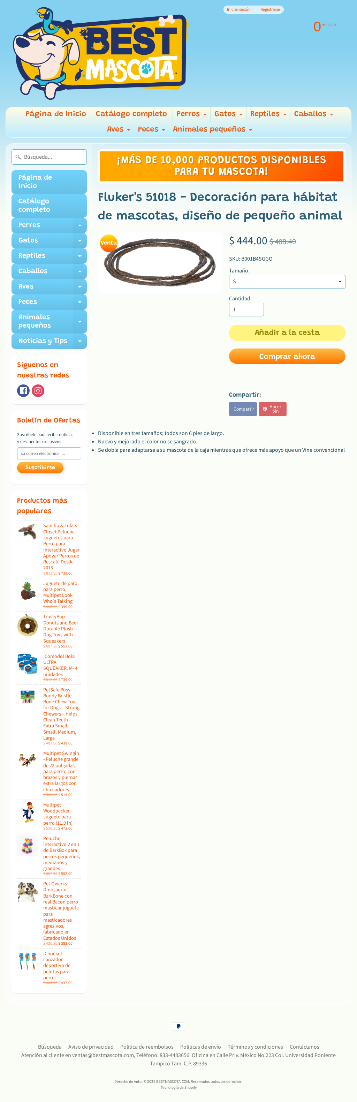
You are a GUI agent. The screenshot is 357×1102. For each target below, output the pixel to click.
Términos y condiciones (255, 1047)
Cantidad (239, 298)
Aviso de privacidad (91, 1047)
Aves (119, 131)
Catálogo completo (131, 114)
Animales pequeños (213, 131)
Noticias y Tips (52, 343)
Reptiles (269, 116)
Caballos (314, 116)
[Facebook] (23, 390)
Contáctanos (304, 1047)
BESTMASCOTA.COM (172, 1081)
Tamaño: (239, 271)
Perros (192, 116)
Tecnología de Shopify (179, 1087)
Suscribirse (40, 468)
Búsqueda (50, 1047)
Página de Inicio (56, 114)
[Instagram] (38, 390)
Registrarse (270, 9)
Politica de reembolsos (147, 1047)
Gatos (229, 116)
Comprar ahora (287, 357)
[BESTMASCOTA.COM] (101, 53)
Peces (152, 131)
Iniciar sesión (239, 9)
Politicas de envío (200, 1047)
